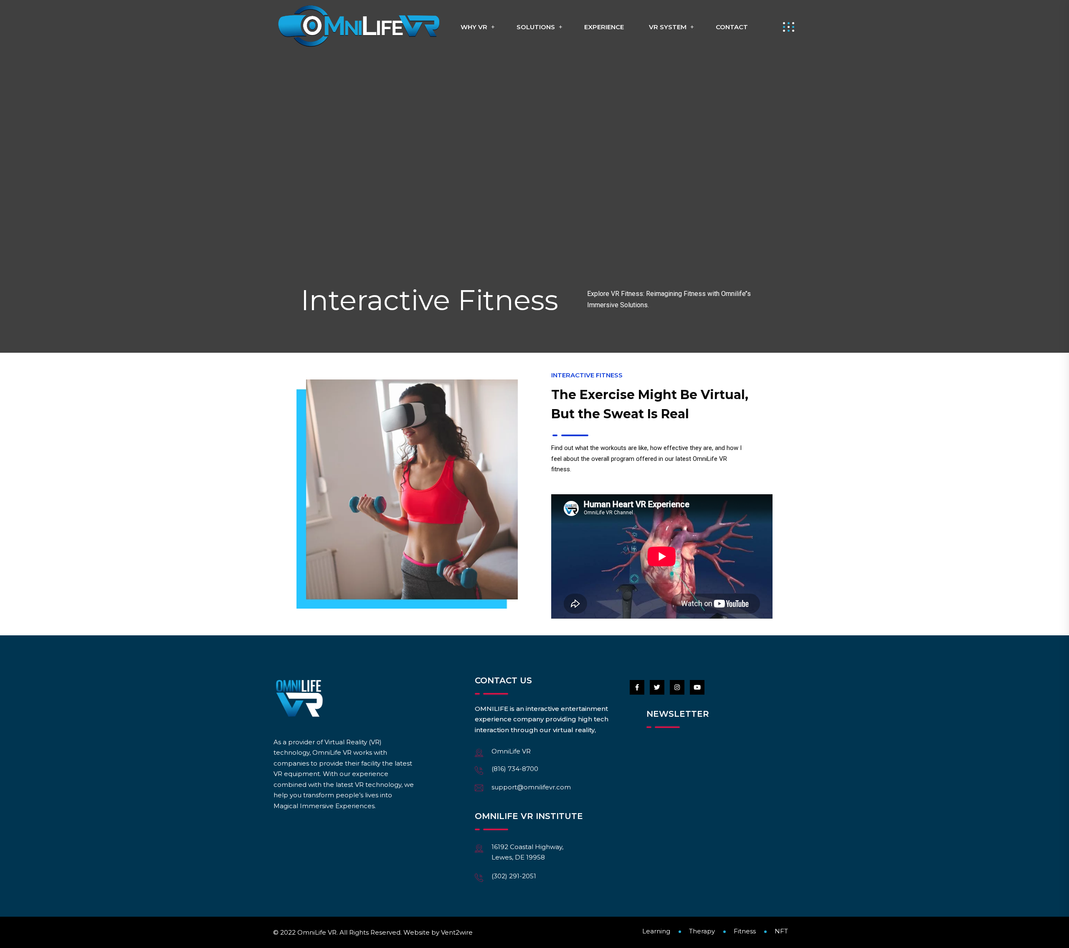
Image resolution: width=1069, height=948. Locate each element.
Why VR (474, 27)
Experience (604, 27)
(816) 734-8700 (514, 769)
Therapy (702, 931)
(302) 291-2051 (513, 876)
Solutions (536, 27)
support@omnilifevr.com (531, 787)
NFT (781, 931)
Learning (656, 931)
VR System (667, 27)
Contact (732, 27)
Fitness (745, 931)
